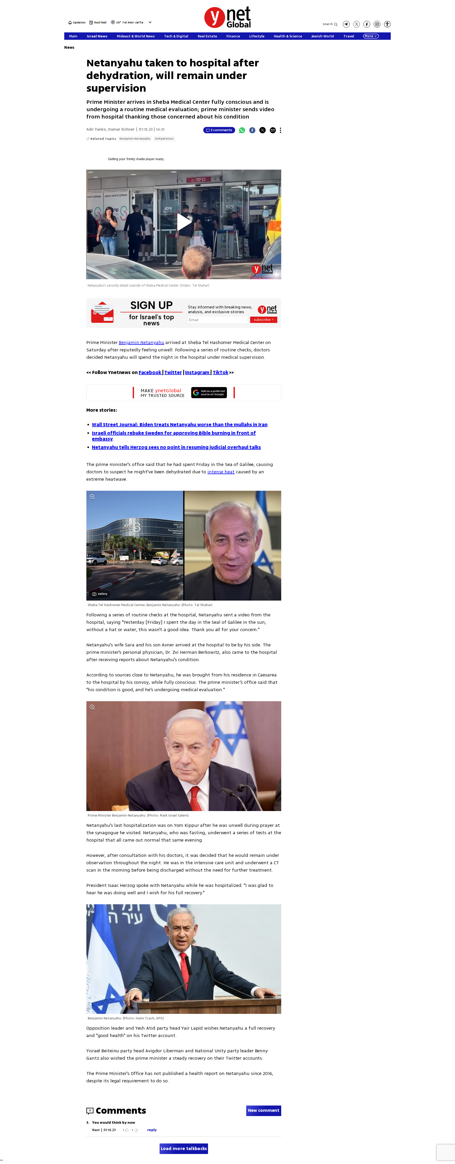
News (69, 47)
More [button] (369, 36)
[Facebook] (252, 130)
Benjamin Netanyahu (135, 138)
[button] (149, 22)
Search (328, 24)
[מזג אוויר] (113, 24)
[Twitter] (262, 130)
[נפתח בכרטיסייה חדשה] (346, 24)
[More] (280, 130)
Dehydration (164, 138)
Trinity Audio (135, 159)
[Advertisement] (434, 79)
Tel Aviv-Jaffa (132, 23)
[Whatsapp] (242, 130)
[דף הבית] (227, 27)
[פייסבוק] (366, 24)
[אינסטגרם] (377, 24)
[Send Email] (273, 130)
